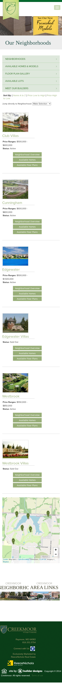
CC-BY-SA (42, 559)
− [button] (56, 554)
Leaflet (5, 559)
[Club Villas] (13, 541)
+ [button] (56, 550)
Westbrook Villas (15, 463)
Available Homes (27, 159)
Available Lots (14, 81)
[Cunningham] (48, 514)
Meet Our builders (16, 88)
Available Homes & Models (21, 66)
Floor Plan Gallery (17, 73)
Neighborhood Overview (27, 154)
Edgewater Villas (15, 336)
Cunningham (12, 203)
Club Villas (10, 136)
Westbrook (10, 396)
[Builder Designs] (26, 671)
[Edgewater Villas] (22, 528)
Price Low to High (36, 95)
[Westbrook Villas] (17, 514)
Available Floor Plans (27, 165)
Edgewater (11, 269)
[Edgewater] (28, 516)
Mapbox (6, 562)
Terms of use (37, 675)
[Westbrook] (31, 529)
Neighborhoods (15, 59)
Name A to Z (19, 95)
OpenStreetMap (23, 559)
